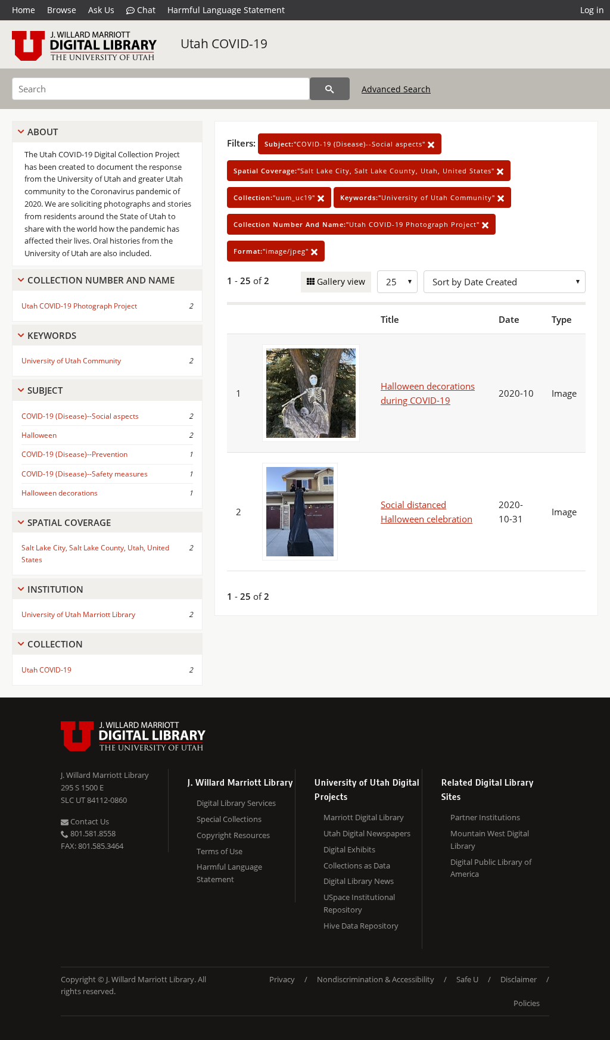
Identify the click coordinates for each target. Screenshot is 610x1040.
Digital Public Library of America (490, 868)
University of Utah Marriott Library (78, 614)
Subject (45, 390)
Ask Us (101, 9)
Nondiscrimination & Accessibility (375, 979)
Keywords (51, 335)
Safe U (467, 979)
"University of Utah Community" (418, 197)
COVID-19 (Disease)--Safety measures (84, 474)
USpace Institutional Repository (359, 903)
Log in (592, 9)
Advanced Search (396, 89)
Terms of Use (219, 851)
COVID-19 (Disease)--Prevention (74, 454)
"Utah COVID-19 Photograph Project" (358, 224)
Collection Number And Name (101, 280)
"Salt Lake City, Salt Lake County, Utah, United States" (365, 170)
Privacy (282, 979)
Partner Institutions (485, 817)
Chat (145, 9)
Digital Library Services (236, 803)
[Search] (330, 88)
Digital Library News (358, 881)
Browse (61, 9)
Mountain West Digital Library (489, 839)
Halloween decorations (59, 493)
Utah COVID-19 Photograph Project (79, 306)
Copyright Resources (233, 835)
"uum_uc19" (276, 197)
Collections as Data (356, 865)
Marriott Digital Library (363, 817)
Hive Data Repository (361, 925)
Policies (526, 1003)
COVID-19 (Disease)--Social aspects (80, 416)
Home (23, 9)
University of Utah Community (71, 361)
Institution (55, 589)
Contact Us (89, 821)
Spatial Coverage (69, 522)
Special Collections (229, 819)
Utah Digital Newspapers (366, 833)
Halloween (39, 435)
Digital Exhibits (349, 849)
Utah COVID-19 (223, 43)
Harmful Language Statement (226, 9)
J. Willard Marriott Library (105, 775)
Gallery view (340, 281)
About (42, 132)
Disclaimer (518, 979)
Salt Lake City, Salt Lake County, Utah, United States (95, 553)
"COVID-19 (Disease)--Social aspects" (346, 143)
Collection (55, 644)
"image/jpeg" (272, 251)
